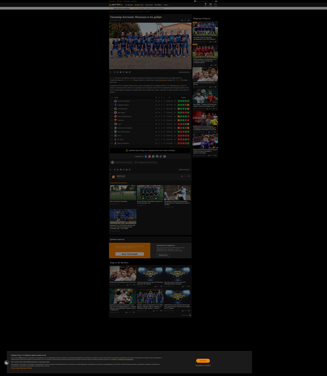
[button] (6, 363)
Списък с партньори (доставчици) (21, 368)
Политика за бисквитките (125, 359)
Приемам (203, 361)
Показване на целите (203, 365)
